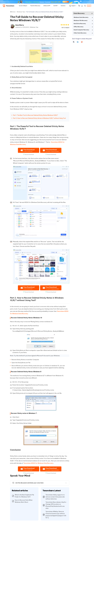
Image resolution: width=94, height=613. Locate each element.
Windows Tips (34, 27)
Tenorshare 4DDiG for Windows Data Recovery (38, 463)
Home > (14, 12)
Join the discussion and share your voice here (29, 483)
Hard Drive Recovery (80, 23)
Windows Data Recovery (81, 17)
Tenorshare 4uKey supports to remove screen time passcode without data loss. (55, 497)
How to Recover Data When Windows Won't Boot (23, 501)
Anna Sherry (19, 25)
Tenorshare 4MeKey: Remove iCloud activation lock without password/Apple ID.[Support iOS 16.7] (56, 515)
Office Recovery (78, 26)
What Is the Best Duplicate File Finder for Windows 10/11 (24, 496)
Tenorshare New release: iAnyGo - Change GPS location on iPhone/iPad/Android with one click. (56, 505)
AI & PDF (55, 5)
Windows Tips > (21, 12)
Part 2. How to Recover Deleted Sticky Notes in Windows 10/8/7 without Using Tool (39, 118)
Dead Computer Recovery (81, 30)
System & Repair (23, 5)
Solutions (63, 5)
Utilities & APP (46, 5)
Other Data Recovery (80, 33)
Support (74, 5)
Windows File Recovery (80, 20)
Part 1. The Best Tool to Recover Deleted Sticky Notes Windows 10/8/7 (35, 115)
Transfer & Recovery (35, 5)
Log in (89, 5)
